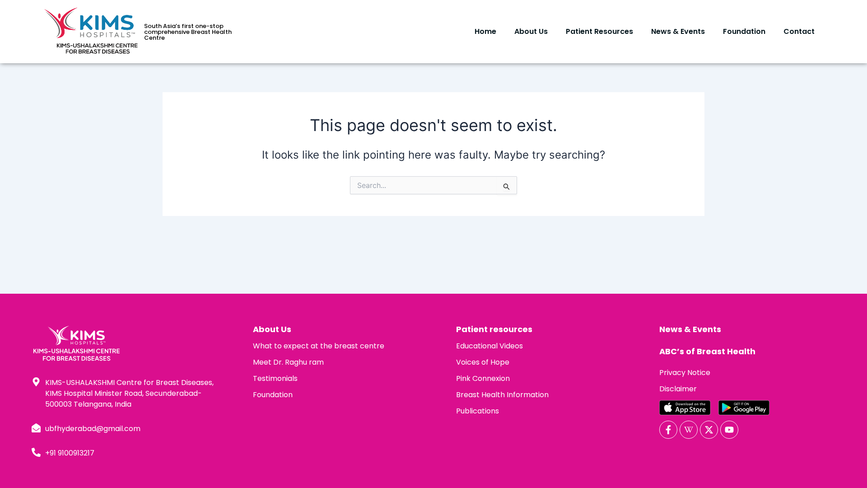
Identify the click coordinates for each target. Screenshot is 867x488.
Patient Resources (599, 31)
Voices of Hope (482, 362)
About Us (531, 31)
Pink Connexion (483, 378)
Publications (477, 411)
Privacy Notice (684, 372)
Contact (799, 31)
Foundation (744, 31)
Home (485, 31)
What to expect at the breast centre (318, 346)
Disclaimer (678, 389)
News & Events (678, 31)
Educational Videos (489, 346)
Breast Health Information (502, 394)
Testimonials (275, 378)
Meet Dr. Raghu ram (288, 362)
